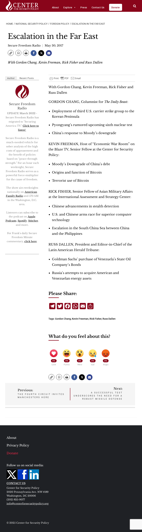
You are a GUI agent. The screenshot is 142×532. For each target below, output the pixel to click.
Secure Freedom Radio (24, 45)
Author (11, 78)
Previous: (41, 393)
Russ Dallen (109, 318)
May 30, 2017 (54, 45)
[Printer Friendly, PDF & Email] (65, 78)
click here (30, 241)
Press (83, 7)
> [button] (134, 6)
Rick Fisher (95, 318)
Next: (98, 393)
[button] (11, 53)
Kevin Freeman (80, 318)
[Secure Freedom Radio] (22, 92)
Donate (115, 7)
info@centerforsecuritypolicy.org (27, 503)
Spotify (22, 220)
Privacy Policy (18, 445)
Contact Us (98, 7)
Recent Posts (27, 78)
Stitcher (33, 220)
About (55, 7)
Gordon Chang (63, 318)
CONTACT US (16, 483)
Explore (67, 7)
